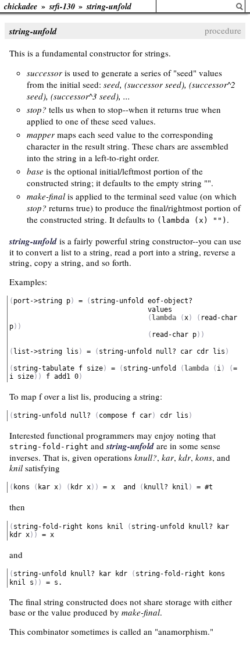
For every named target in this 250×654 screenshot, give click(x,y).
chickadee (20, 6)
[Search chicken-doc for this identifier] (239, 6)
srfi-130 (62, 6)
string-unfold (109, 6)
